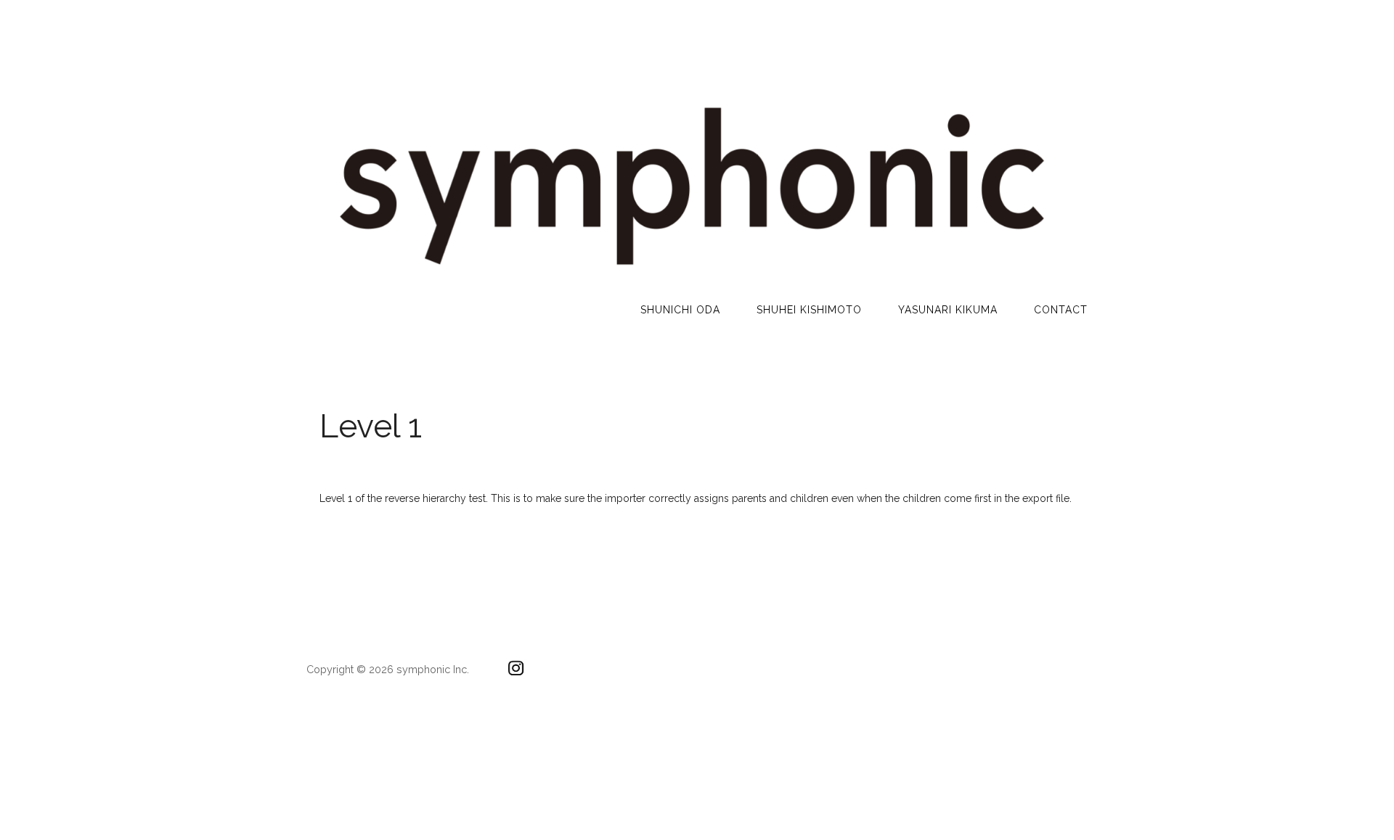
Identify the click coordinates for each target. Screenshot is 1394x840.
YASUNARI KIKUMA (948, 310)
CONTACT (1061, 310)
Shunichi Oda (680, 310)
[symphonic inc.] (689, 272)
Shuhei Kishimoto (809, 310)
